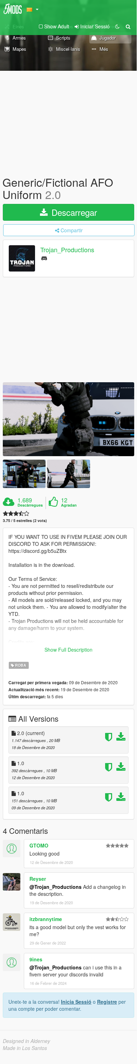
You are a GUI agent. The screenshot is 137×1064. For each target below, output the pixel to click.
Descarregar (73, 212)
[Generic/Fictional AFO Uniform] (68, 419)
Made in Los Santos (25, 1047)
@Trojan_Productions (55, 886)
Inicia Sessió (76, 1001)
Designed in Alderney (26, 1040)
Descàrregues (30, 505)
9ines (35, 959)
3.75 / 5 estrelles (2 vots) (25, 520)
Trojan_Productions (67, 249)
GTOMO (38, 845)
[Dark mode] (117, 26)
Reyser (37, 878)
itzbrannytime (45, 918)
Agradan (69, 505)
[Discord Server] (44, 258)
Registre (107, 1001)
